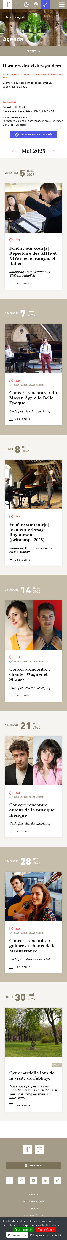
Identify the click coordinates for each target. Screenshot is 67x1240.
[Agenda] (17, 4)
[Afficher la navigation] (61, 4)
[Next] (53, 151)
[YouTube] (33, 1180)
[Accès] (36, 4)
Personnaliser (17, 1235)
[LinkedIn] (45, 1180)
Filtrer (31, 51)
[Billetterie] (45, 4)
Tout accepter (23, 1229)
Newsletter (35, 1165)
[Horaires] (26, 4)
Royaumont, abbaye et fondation (7, 4)
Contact (33, 1194)
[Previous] (14, 151)
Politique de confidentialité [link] (45, 1235)
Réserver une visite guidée (36, 134)
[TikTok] (57, 1180)
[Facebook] (9, 1180)
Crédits (34, 1208)
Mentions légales (33, 1215)
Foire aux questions (33, 1201)
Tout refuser (46, 1229)
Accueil (9, 17)
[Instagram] (21, 1180)
